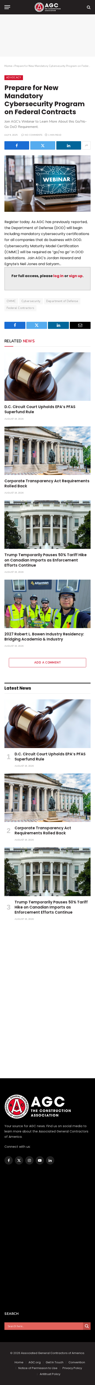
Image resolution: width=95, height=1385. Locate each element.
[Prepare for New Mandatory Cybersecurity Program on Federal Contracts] (47, 183)
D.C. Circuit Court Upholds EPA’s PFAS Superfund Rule (39, 409)
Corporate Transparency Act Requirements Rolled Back (46, 483)
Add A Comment (47, 663)
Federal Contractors (20, 308)
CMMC (11, 301)
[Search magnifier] (87, 1326)
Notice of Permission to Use (37, 1368)
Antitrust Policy (50, 1374)
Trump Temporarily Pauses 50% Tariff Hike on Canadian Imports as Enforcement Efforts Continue (45, 560)
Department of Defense (62, 301)
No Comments (33, 135)
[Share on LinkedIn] (68, 145)
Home (8, 66)
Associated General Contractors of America (52, 1353)
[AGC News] (47, 7)
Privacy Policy (72, 1368)
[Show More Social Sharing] (86, 145)
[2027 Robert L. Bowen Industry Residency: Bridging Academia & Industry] (47, 604)
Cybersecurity (31, 301)
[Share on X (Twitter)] (42, 145)
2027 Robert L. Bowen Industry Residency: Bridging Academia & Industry (44, 636)
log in (58, 275)
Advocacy (13, 77)
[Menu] (7, 7)
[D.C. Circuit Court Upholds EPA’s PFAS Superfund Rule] (47, 376)
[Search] (88, 7)
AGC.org (34, 1362)
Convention (76, 1362)
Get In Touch (54, 1362)
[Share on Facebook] (16, 145)
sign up (76, 275)
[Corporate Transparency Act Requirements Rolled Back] (47, 450)
